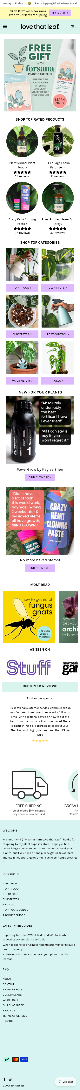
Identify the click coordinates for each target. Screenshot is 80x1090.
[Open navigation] (10, 26)
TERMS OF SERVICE (15, 1015)
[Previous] (5, 729)
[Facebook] (4, 1080)
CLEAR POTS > (58, 287)
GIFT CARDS (10, 883)
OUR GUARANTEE (13, 1005)
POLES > (57, 380)
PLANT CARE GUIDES (15, 909)
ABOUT (7, 978)
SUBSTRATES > (22, 334)
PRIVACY (8, 1021)
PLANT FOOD (11, 888)
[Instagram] (9, 1080)
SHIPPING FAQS (12, 989)
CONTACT (8, 984)
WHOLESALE (11, 1000)
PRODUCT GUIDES (14, 915)
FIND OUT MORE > (40, 477)
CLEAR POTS (10, 894)
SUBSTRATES (11, 899)
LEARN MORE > (60, 12)
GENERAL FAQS (12, 994)
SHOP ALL (9, 904)
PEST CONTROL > (58, 334)
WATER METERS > (22, 380)
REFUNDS (9, 1010)
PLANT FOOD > (22, 287)
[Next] (74, 729)
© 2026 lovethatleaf (13, 1085)
